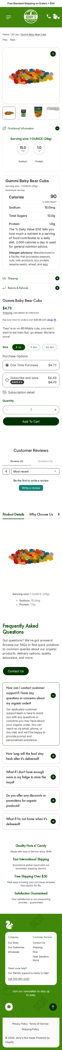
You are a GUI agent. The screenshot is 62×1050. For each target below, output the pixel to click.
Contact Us (39, 942)
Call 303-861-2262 (19, 978)
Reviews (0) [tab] (16, 461)
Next (12, 39)
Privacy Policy (20, 1023)
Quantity (8, 400)
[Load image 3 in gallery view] (38, 113)
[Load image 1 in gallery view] (9, 113)
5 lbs (33, 347)
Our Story (13, 942)
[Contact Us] (49, 16)
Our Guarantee (16, 947)
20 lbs (50, 347)
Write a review (31, 488)
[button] (9, 19)
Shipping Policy (30, 1029)
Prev (5, 39)
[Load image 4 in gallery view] (52, 113)
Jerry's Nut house (25, 1037)
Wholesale (13, 951)
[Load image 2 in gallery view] (23, 113)
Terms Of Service (39, 1023)
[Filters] (6, 471)
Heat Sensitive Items (41, 958)
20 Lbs (15, 34)
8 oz (19, 347)
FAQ (35, 951)
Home (6, 34)
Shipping (7, 312)
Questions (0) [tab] (45, 461)
